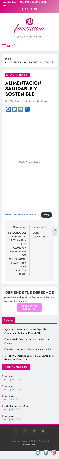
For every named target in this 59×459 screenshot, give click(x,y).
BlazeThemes (29, 444)
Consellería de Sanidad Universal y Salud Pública (28, 349)
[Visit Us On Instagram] (54, 456)
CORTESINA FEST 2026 (16, 406)
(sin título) (9, 376)
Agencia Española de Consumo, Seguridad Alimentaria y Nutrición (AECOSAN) (25, 331)
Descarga (46, 214)
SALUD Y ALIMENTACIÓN (17, 75)
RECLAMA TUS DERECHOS (29, 308)
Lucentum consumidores (29, 37)
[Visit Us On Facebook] (46, 456)
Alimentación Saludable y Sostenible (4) (22, 214)
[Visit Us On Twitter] (38, 456)
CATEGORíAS (9, 1)
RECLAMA (8, 5)
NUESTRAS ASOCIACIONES (33, 1)
